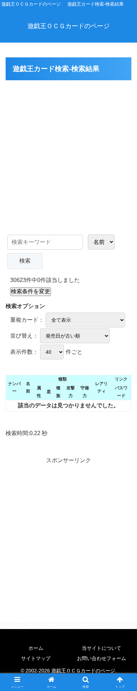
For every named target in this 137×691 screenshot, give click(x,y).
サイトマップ (36, 658)
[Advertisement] (68, 154)
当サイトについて (101, 648)
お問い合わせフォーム (101, 658)
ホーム (35, 648)
